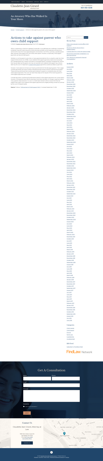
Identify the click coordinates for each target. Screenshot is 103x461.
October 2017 (70, 286)
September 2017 (71, 288)
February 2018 (70, 277)
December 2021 (71, 187)
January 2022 (70, 185)
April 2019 (69, 247)
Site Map (41, 457)
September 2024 (71, 116)
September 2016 (71, 314)
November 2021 (71, 189)
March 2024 (70, 129)
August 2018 (70, 264)
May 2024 (69, 125)
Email (25, 382)
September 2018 (71, 262)
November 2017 (71, 284)
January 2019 (70, 254)
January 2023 (70, 159)
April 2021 (69, 204)
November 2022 (71, 163)
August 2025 (70, 92)
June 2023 (69, 148)
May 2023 (69, 150)
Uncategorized (71, 339)
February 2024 (71, 131)
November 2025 (71, 86)
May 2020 (69, 228)
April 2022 (69, 178)
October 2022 (70, 165)
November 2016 (71, 309)
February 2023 (71, 157)
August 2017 (70, 290)
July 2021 (69, 198)
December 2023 (71, 135)
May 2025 (69, 99)
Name (25, 375)
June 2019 (69, 243)
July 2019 (69, 241)
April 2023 (69, 153)
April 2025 (69, 101)
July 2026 (69, 69)
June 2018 (69, 269)
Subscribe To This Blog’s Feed (75, 347)
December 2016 (71, 307)
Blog (41, 1)
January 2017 (70, 305)
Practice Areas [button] (15, 1)
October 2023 (70, 140)
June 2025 (69, 97)
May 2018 (69, 271)
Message (25, 389)
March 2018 (70, 275)
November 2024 (71, 112)
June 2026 (69, 71)
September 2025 (71, 90)
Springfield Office (27, 438)
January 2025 (70, 107)
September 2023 (71, 142)
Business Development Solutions (57, 457)
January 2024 (70, 133)
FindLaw (67, 457)
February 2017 (70, 303)
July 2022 (69, 172)
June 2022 (69, 174)
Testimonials (29, 1)
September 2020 (71, 219)
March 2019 (70, 249)
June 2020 (69, 226)
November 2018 (71, 258)
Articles (36, 1)
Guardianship (70, 337)
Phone (54, 375)
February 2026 (71, 80)
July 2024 (69, 120)
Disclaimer (26, 404)
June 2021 (69, 200)
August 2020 (70, 221)
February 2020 (71, 234)
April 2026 (69, 75)
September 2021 (71, 193)
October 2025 (70, 88)
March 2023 (70, 155)
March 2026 (70, 77)
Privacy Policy (46, 457)
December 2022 (71, 161)
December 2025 (71, 84)
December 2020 (71, 213)
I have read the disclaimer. (31, 406)
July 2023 (69, 146)
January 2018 (70, 279)
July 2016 (69, 318)
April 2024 (69, 127)
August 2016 (70, 316)
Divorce (69, 332)
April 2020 (69, 230)
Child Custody (70, 328)
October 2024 (70, 114)
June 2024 (69, 122)
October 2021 (70, 191)
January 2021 (70, 211)
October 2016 (70, 312)
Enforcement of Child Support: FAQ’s (30, 87)
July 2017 (69, 292)
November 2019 (71, 236)
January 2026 (70, 82)
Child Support (42, 44)
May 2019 (69, 245)
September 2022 (71, 168)
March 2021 (70, 206)
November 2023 (71, 138)
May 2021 (69, 202)
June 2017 (69, 294)
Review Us (27, 442)
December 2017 (71, 281)
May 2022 (69, 176)
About (23, 1)
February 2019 (70, 251)
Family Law (70, 334)
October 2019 (70, 238)
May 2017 (69, 296)
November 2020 (71, 215)
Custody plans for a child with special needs (78, 51)
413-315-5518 (86, 7)
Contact (46, 1)
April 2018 (69, 273)
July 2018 (69, 266)
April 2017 (69, 299)
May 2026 (69, 73)
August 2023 (70, 144)
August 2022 (70, 170)
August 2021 (70, 196)
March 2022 (70, 180)
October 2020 (70, 217)
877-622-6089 (29, 437)
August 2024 (70, 118)
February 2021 (70, 208)
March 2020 (70, 232)
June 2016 (69, 320)
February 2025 (70, 105)
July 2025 (69, 95)
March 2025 (70, 103)
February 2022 (71, 183)
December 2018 (71, 256)
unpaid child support (34, 64)
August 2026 (70, 67)
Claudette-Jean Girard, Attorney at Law (24, 44)
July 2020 (69, 223)
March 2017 (70, 301)
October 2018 (70, 260)
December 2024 (71, 110)
